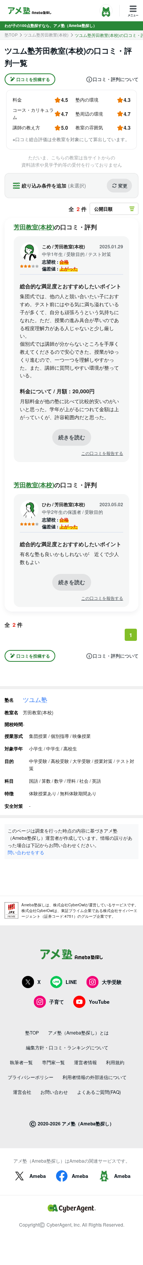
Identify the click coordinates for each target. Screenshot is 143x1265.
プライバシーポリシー (30, 1077)
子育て (56, 1001)
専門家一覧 (53, 1062)
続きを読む (71, 437)
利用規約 (115, 1062)
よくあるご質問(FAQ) (99, 1092)
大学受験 (112, 981)
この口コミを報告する (102, 453)
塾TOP (11, 35)
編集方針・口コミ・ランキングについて (67, 1047)
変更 (122, 185)
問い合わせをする (26, 852)
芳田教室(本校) (34, 226)
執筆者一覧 (21, 1062)
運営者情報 (85, 1062)
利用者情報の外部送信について (95, 1077)
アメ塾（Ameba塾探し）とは (78, 1032)
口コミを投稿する (33, 79)
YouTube (99, 1001)
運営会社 (22, 1092)
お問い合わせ (54, 1092)
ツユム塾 (35, 699)
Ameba (37, 1175)
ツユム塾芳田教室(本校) (46, 35)
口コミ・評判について (115, 79)
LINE (71, 981)
